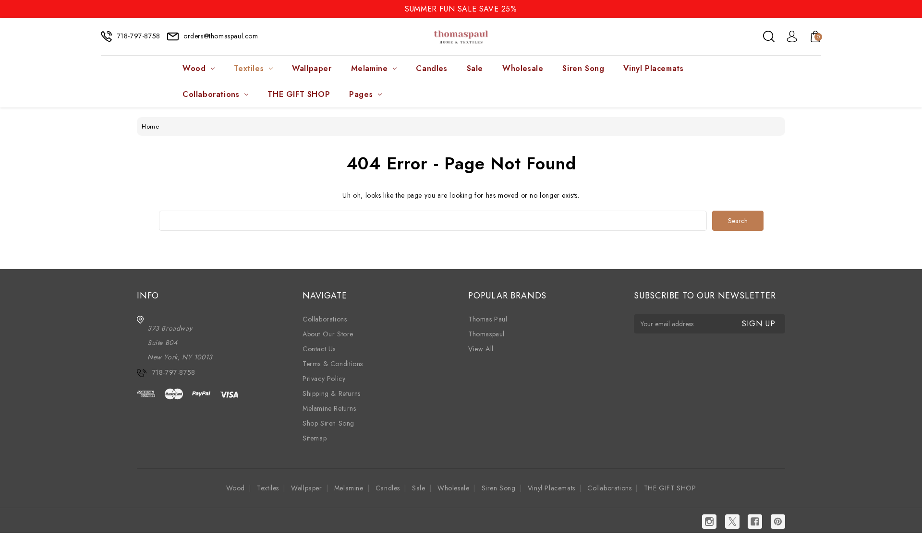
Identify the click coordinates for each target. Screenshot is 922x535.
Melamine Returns (329, 408)
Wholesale (522, 68)
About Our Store (328, 334)
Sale (475, 68)
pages (361, 94)
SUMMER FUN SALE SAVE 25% (461, 8)
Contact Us (319, 349)
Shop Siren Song (328, 423)
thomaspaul (486, 334)
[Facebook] (755, 521)
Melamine (369, 68)
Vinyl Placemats (653, 68)
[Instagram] (709, 521)
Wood (194, 68)
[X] (732, 521)
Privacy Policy (324, 378)
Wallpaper (311, 68)
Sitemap (315, 438)
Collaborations (210, 94)
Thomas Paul (488, 319)
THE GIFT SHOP (298, 94)
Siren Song (583, 68)
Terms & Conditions (333, 364)
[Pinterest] (778, 521)
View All (481, 349)
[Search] (769, 36)
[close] (914, 8)
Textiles (249, 68)
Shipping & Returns (332, 393)
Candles (431, 68)
